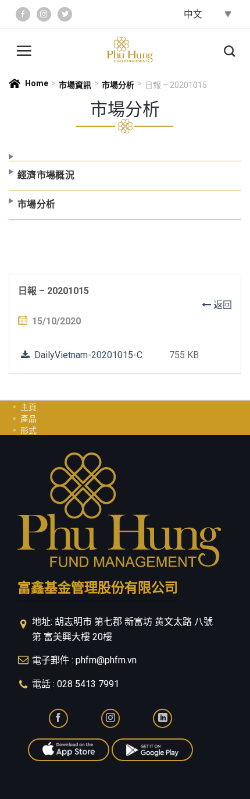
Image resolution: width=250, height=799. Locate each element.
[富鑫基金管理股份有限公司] (129, 50)
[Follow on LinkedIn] (162, 718)
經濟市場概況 (45, 175)
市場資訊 (75, 85)
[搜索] (229, 49)
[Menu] (24, 49)
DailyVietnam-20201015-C (86, 354)
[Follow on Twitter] (65, 14)
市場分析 (118, 85)
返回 (221, 304)
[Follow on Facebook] (23, 14)
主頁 (28, 407)
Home (36, 83)
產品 (28, 418)
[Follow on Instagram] (44, 14)
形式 (28, 430)
